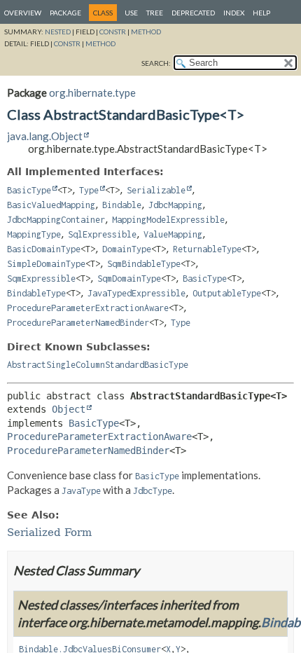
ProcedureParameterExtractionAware (88, 308)
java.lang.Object (45, 136)
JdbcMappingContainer (56, 219)
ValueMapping (173, 234)
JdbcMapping (175, 205)
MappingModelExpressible (168, 219)
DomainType (126, 249)
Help (261, 12)
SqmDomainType (129, 278)
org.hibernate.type (92, 92)
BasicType (29, 190)
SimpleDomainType (46, 264)
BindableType (36, 293)
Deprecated (193, 12)
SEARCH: (156, 63)
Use (131, 12)
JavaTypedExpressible (137, 293)
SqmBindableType (144, 264)
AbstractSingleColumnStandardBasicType (97, 364)
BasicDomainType (43, 249)
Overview (22, 12)
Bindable (121, 205)
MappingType (34, 234)
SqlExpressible (102, 234)
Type (89, 190)
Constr (112, 31)
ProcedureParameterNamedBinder (78, 322)
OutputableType (226, 293)
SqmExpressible (41, 278)
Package (65, 12)
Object (68, 409)
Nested (58, 31)
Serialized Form (49, 532)
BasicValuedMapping (51, 205)
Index (233, 12)
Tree (154, 12)
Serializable (156, 190)
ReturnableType (207, 249)
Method (146, 31)
